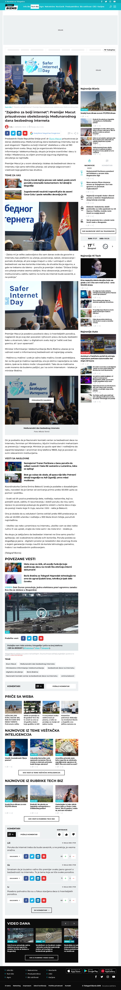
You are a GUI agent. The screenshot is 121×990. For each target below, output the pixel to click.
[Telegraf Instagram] (110, 1)
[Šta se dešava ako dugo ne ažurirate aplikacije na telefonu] (86, 304)
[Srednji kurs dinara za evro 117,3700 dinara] (16, 793)
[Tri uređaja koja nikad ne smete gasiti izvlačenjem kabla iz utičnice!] (86, 313)
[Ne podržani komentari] (73, 834)
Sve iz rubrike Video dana (41, 958)
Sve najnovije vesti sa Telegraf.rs (98, 231)
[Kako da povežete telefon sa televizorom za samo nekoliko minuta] (86, 323)
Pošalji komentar (61, 686)
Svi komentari (41, 910)
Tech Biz (8, 107)
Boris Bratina (32, 672)
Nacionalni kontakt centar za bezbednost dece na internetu (31, 676)
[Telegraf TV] (114, 1)
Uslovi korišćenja (16, 655)
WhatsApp (28, 648)
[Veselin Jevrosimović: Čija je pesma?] (16, 747)
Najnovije (90, 88)
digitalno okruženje (14, 672)
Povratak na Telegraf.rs (16, 1)
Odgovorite (15, 856)
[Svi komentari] (59, 834)
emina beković (67, 676)
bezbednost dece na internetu (61, 668)
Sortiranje (62, 830)
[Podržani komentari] (66, 834)
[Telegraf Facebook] (101, 1)
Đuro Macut (55, 138)
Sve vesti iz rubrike (41, 819)
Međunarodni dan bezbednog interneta (37, 664)
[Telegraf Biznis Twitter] (106, 1)
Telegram (45, 648)
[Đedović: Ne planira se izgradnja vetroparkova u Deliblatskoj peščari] (41, 793)
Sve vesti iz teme (41, 773)
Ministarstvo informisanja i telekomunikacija (25, 668)
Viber (37, 648)
